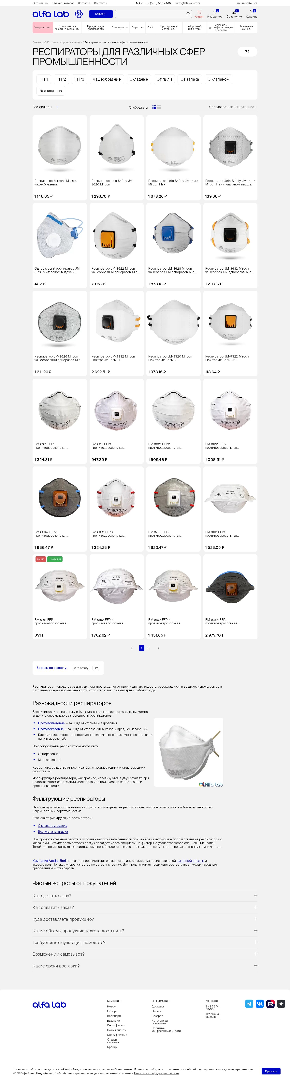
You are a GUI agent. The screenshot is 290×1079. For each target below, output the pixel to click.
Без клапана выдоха (53, 831)
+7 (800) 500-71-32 (159, 3)
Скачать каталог (63, 3)
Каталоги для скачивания (160, 1022)
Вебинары (114, 1016)
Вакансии (113, 1020)
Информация (160, 1000)
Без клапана (50, 90)
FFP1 (43, 79)
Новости (113, 1006)
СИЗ (150, 27)
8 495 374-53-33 (213, 1008)
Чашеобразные (107, 79)
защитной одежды (190, 861)
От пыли (164, 79)
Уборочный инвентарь (194, 27)
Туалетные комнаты (246, 27)
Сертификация (117, 1034)
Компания (114, 1000)
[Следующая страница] (158, 648)
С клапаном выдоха (52, 826)
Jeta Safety (81, 667)
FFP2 (61, 79)
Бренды (112, 1047)
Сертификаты (116, 1025)
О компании (41, 3)
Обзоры (112, 1011)
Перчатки (138, 27)
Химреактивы (43, 27)
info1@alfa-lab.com (188, 3)
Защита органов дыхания (67, 42)
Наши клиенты (116, 1030)
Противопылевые (51, 723)
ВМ (96, 667)
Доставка (84, 3)
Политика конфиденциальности (166, 1029)
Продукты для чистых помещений (67, 27)
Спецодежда (120, 27)
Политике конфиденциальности (156, 1073)
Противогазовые (51, 729)
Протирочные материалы (168, 27)
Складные (139, 79)
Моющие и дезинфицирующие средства (221, 27)
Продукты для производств (95, 27)
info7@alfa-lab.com (213, 1015)
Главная (37, 42)
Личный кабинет (246, 3)
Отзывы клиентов (113, 1041)
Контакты (100, 3)
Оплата (156, 1011)
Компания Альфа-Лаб (49, 861)
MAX (139, 3)
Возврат (157, 1016)
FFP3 (79, 79)
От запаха (190, 79)
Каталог (101, 14)
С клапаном (218, 79)
